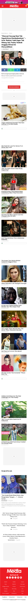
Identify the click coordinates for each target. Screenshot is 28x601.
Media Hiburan (4, 33)
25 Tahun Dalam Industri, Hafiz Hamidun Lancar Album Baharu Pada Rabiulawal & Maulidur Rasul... (14, 536)
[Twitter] (13, 578)
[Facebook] (7, 578)
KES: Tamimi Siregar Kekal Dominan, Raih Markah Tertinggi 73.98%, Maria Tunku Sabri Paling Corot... (14, 514)
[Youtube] (18, 578)
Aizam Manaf (6, 49)
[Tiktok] (15, 578)
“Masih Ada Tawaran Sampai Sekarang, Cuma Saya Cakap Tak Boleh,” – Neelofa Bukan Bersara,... (14, 525)
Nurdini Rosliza (11, 540)
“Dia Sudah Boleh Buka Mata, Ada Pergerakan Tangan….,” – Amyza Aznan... (12, 497)
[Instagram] (10, 578)
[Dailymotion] (21, 578)
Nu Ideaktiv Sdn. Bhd (13, 599)
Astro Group (23, 599)
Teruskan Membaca (14, 87)
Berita (10, 33)
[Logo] (14, 6)
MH (11, 518)
